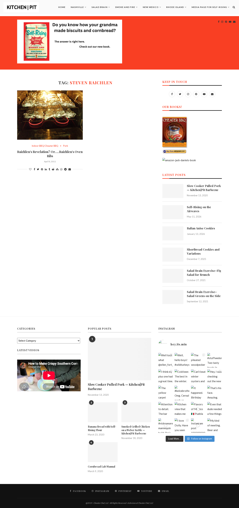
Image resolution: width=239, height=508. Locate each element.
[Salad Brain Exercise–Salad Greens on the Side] (172, 297)
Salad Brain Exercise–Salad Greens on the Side (204, 294)
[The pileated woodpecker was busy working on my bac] (198, 360)
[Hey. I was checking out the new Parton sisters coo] (214, 376)
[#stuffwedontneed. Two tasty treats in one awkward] (214, 360)
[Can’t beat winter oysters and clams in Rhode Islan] (198, 376)
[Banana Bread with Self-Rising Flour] (103, 412)
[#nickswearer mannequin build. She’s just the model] (165, 425)
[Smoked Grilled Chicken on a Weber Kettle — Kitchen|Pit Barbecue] (136, 412)
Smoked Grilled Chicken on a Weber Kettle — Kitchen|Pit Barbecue (135, 430)
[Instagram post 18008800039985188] (198, 425)
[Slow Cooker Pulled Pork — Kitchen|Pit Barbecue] (172, 191)
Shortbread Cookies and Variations (203, 251)
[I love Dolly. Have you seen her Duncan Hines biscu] (182, 425)
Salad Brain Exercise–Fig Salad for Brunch (204, 272)
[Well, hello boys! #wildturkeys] (182, 360)
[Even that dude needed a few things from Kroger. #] (214, 409)
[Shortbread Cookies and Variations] (172, 255)
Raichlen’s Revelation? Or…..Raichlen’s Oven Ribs (50, 154)
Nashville (77, 7)
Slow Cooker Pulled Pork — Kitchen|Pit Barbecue (204, 188)
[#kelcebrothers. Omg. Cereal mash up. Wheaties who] (182, 393)
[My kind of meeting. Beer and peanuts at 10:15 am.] (214, 425)
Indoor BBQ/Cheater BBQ (45, 146)
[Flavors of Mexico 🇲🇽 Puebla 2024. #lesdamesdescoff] (198, 409)
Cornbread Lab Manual (101, 466)
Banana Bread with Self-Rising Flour (102, 428)
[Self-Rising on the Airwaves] (172, 212)
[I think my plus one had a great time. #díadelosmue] (165, 376)
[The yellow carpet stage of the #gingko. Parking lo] (165, 393)
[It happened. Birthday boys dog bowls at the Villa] (198, 393)
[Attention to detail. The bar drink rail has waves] (165, 409)
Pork (65, 146)
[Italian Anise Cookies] (172, 233)
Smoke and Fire (125, 7)
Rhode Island (175, 7)
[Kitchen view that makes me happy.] (182, 409)
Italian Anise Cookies (201, 228)
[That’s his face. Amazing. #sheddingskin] (214, 393)
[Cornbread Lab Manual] (103, 452)
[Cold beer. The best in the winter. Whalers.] (182, 376)
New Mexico (151, 7)
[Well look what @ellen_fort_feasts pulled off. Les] (165, 360)
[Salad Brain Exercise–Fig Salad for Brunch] (172, 276)
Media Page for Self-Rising (209, 7)
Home (61, 7)
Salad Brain (99, 7)
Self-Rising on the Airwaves (199, 209)
